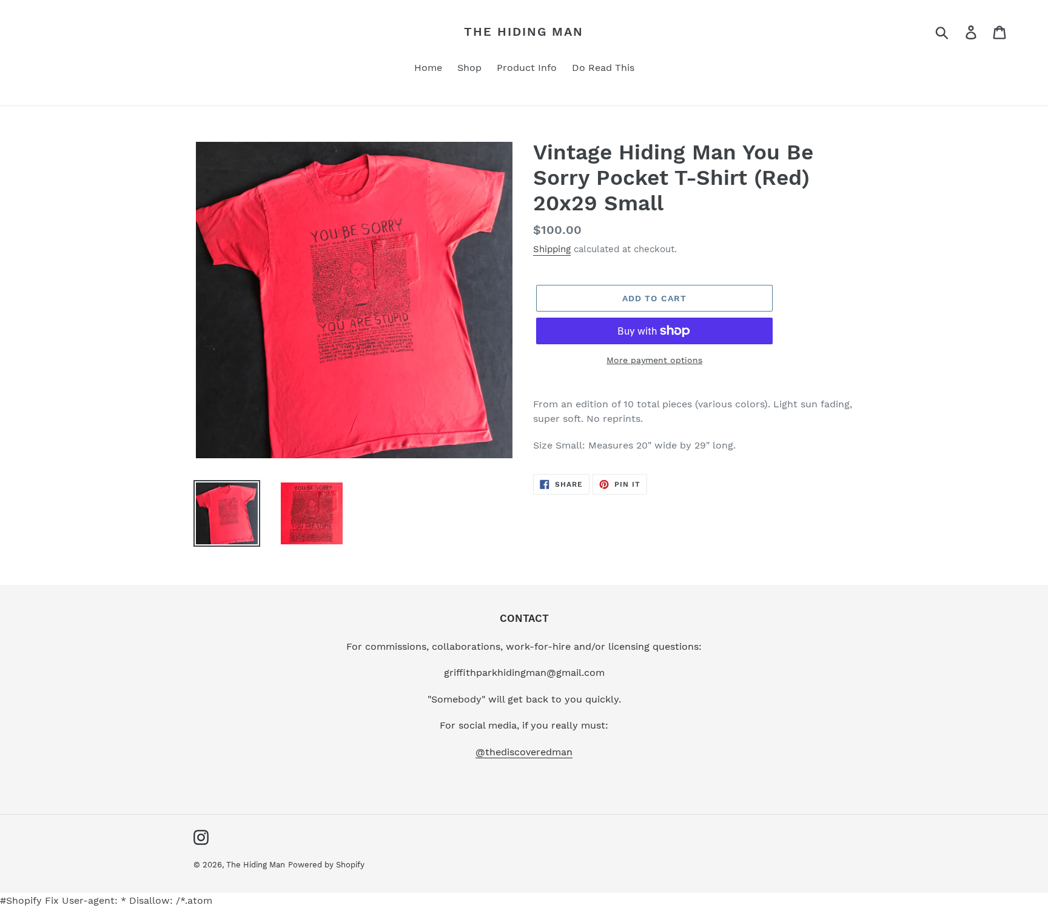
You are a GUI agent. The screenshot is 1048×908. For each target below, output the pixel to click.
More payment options (654, 360)
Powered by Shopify (326, 864)
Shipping (552, 249)
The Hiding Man (523, 31)
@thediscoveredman (524, 752)
